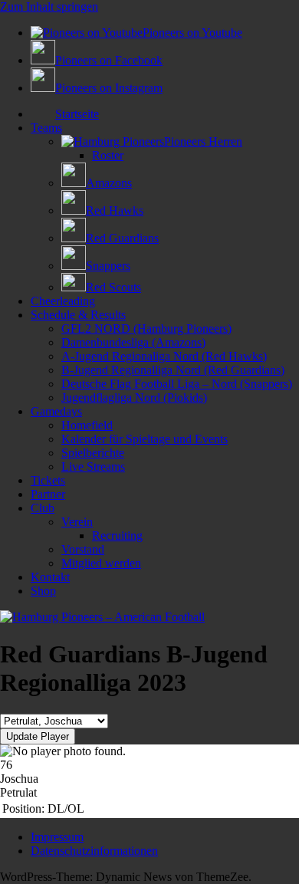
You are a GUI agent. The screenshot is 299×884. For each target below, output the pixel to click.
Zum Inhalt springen (49, 6)
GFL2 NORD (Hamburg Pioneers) (146, 328)
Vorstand (82, 549)
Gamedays (56, 411)
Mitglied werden (101, 563)
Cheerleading (63, 300)
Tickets (48, 480)
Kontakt (50, 576)
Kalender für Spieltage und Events (144, 438)
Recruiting (117, 535)
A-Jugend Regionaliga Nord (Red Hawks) (164, 356)
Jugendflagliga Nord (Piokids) (134, 397)
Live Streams (93, 466)
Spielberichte (92, 452)
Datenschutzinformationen (94, 850)
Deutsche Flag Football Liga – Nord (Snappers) (176, 383)
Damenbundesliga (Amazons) (133, 342)
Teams (46, 127)
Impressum (57, 836)
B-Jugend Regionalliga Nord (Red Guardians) (172, 369)
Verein (77, 521)
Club (42, 507)
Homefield (87, 425)
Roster (107, 155)
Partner (48, 494)
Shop (43, 590)
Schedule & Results (78, 314)
